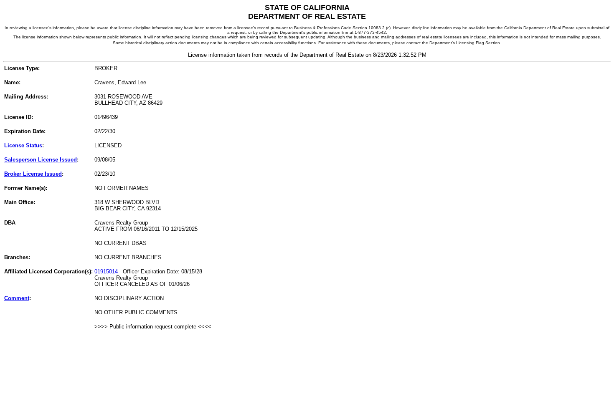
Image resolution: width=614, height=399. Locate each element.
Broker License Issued (33, 174)
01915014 (106, 271)
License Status (23, 145)
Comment (16, 298)
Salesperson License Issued (40, 160)
